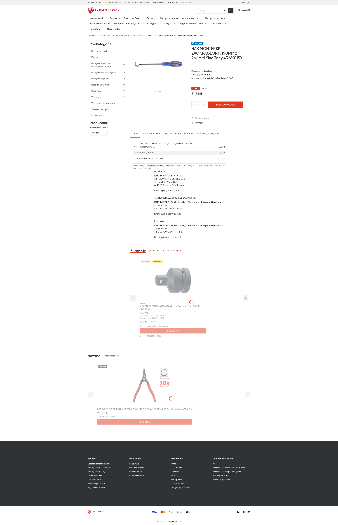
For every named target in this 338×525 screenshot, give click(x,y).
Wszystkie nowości (113, 355)
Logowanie (134, 463)
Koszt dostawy (94, 479)
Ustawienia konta (136, 475)
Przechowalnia (135, 471)
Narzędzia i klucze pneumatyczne (227, 471)
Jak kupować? (177, 479)
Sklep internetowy (168, 521)
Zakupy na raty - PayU (97, 471)
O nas (173, 463)
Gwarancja (175, 471)
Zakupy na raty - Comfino (99, 467)
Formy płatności (95, 475)
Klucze (216, 463)
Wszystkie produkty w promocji (163, 250)
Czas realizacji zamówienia (99, 463)
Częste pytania (177, 483)
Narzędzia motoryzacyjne (123, 35)
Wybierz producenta (99, 127)
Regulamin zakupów (96, 487)
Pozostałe (105, 35)
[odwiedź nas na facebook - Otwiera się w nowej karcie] (238, 512)
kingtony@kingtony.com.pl (167, 213)
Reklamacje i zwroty (96, 483)
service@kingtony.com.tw (167, 190)
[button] (230, 10)
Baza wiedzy (176, 467)
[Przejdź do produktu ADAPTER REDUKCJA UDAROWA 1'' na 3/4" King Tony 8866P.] (173, 280)
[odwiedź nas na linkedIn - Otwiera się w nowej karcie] (248, 512)
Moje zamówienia (136, 467)
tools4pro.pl (93, 35)
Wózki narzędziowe (221, 479)
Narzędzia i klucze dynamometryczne (229, 467)
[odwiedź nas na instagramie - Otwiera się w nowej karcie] (243, 512)
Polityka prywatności (180, 487)
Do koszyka (173, 331)
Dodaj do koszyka (225, 104)
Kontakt (174, 475)
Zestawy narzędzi (220, 475)
